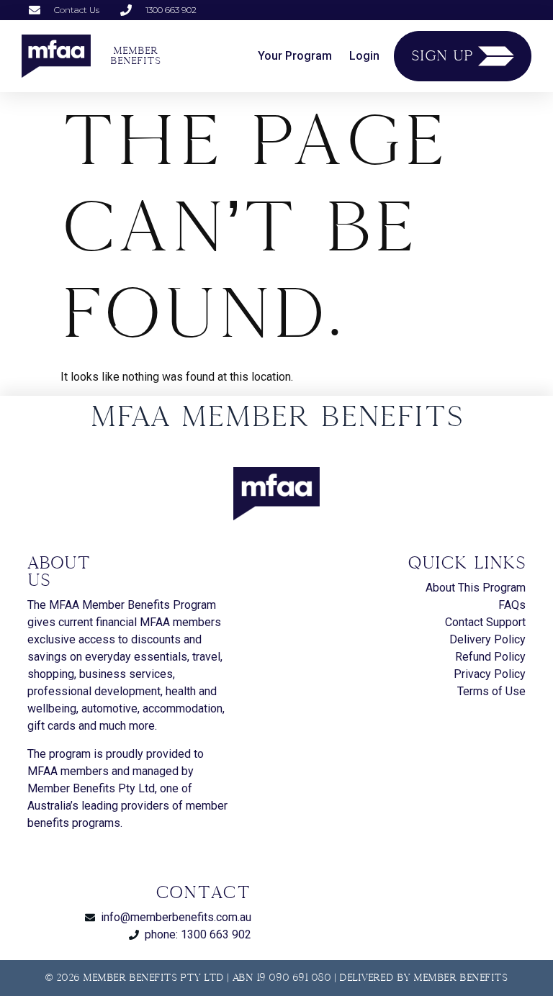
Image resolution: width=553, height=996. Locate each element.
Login (364, 56)
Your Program (295, 56)
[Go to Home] (56, 56)
